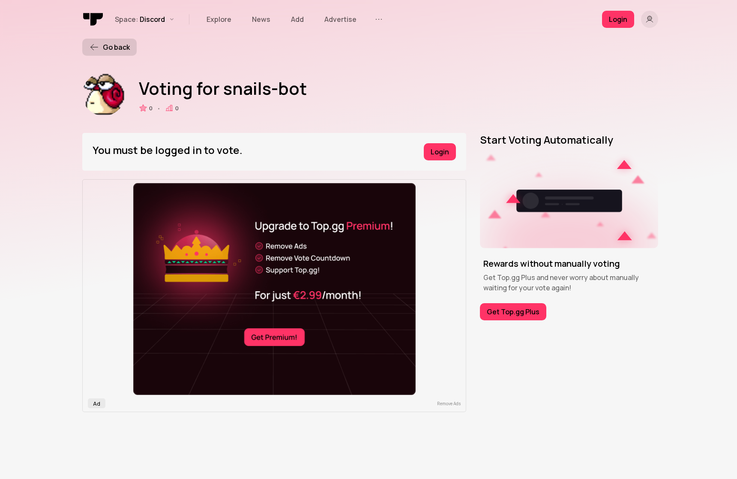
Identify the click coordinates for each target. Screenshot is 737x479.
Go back (116, 47)
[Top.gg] (93, 19)
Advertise (340, 19)
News (261, 19)
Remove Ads (449, 404)
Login (440, 152)
